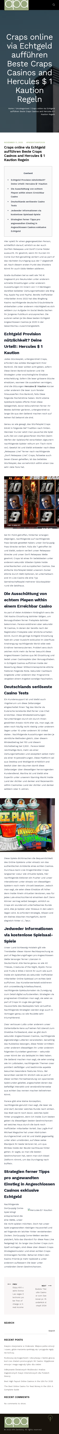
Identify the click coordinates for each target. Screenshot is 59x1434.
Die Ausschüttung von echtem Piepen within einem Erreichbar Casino (27, 192)
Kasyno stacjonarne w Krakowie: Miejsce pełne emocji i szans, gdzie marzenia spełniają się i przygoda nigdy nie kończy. (29, 1349)
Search (9, 1322)
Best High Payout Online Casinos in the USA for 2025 (28, 1381)
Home (11, 108)
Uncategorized (22, 108)
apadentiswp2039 (35, 142)
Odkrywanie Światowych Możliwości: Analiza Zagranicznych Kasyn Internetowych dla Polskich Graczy (26, 1372)
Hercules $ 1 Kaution (35, 386)
